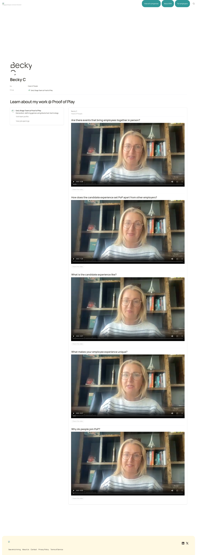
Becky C (74, 111)
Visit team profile (22, 116)
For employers (182, 3)
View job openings (22, 121)
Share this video (77, 189)
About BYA (168, 3)
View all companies (151, 3)
